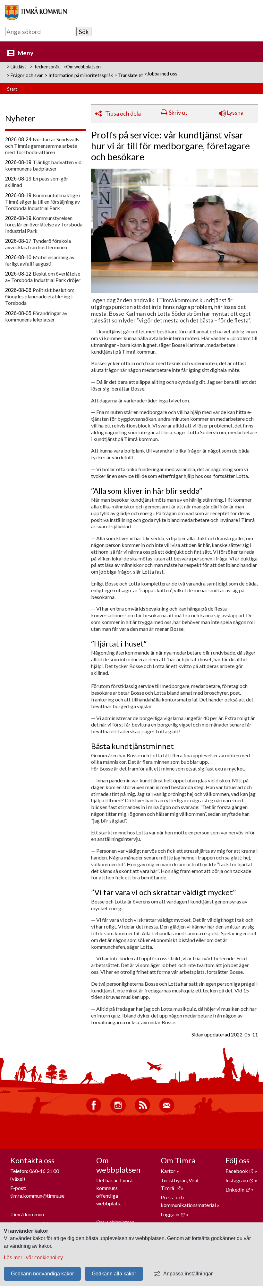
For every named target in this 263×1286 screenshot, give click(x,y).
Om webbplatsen (115, 1222)
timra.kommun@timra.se (37, 1196)
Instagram (239, 1180)
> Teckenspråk (45, 66)
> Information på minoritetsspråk (79, 75)
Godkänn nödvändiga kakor (42, 1273)
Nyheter (20, 118)
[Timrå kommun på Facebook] (93, 1111)
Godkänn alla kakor (114, 1273)
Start (12, 89)
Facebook (239, 1171)
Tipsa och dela (123, 113)
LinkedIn (237, 1189)
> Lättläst (16, 66)
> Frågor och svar (25, 75)
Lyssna (234, 112)
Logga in (173, 1214)
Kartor (168, 1171)
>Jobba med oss (160, 73)
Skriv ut (178, 112)
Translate (130, 75)
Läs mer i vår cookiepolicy (33, 1257)
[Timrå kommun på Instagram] (118, 1111)
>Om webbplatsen (82, 66)
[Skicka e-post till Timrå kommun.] (166, 1111)
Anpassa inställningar (188, 1273)
